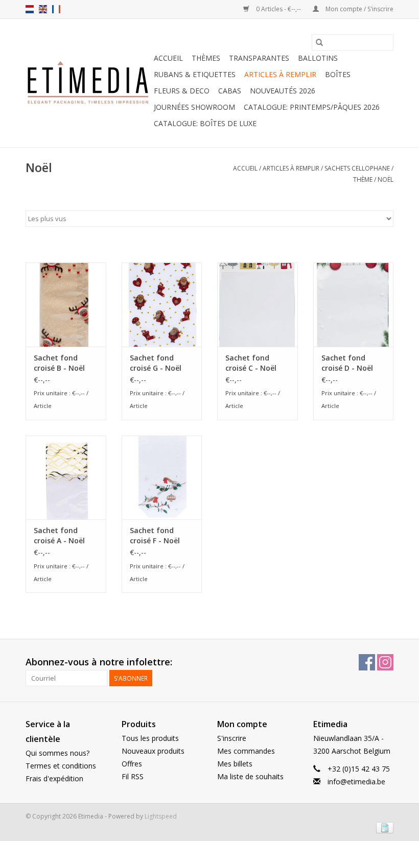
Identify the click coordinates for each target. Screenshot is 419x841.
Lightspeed (161, 816)
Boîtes (338, 74)
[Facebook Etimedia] (367, 662)
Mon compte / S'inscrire (358, 9)
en (43, 9)
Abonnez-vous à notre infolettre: (99, 662)
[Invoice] (383, 827)
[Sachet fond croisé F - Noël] (162, 478)
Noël (385, 179)
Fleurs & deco (182, 90)
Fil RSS (133, 776)
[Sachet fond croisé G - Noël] (162, 304)
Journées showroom (194, 107)
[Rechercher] (319, 42)
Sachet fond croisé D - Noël (347, 363)
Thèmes (206, 58)
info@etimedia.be (356, 781)
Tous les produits (150, 738)
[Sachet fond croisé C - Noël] (257, 304)
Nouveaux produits (153, 751)
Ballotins (318, 58)
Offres (132, 763)
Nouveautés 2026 (282, 90)
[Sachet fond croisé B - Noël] (66, 304)
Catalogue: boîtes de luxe (205, 123)
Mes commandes (246, 751)
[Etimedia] (88, 83)
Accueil (168, 58)
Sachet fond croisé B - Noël (59, 363)
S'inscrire (231, 738)
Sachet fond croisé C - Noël (250, 363)
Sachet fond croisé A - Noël (59, 535)
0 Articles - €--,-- (278, 9)
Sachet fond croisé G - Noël (155, 363)
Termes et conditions (61, 766)
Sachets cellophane (357, 168)
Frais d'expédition (54, 778)
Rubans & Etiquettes (195, 74)
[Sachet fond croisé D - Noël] (353, 304)
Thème (363, 179)
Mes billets (234, 763)
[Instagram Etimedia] (385, 662)
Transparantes (259, 58)
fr (56, 9)
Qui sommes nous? (57, 753)
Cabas (229, 90)
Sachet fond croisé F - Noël (155, 535)
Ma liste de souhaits (250, 776)
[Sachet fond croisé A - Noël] (66, 478)
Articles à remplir (280, 74)
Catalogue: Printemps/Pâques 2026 (312, 107)
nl (30, 9)
